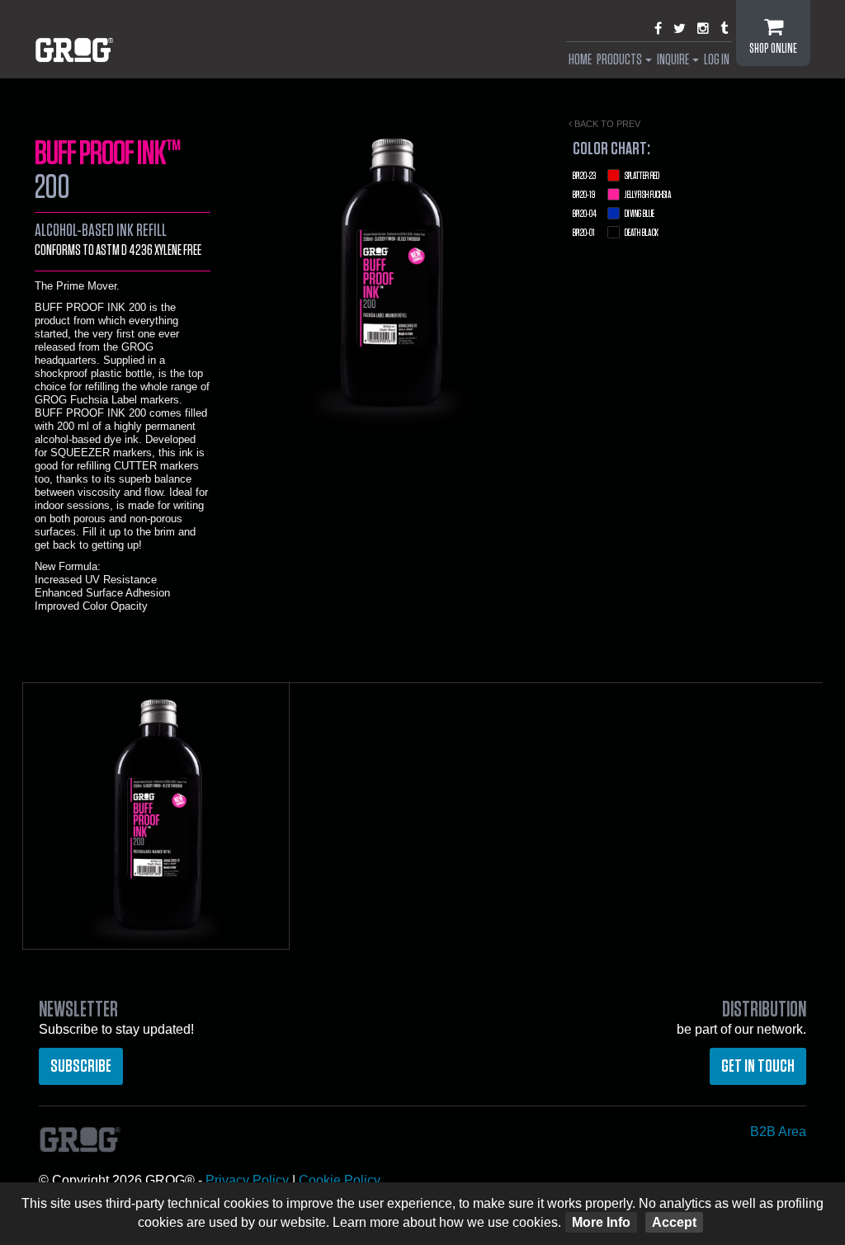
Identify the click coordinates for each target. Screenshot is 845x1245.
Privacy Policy (247, 1180)
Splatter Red (616, 176)
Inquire (674, 60)
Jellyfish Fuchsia (622, 195)
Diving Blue (613, 214)
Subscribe (80, 1066)
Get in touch (758, 1066)
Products (620, 60)
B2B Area (778, 1132)
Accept (674, 1222)
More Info (601, 1222)
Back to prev (606, 124)
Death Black (616, 233)
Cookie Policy (339, 1180)
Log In (716, 60)
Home (580, 60)
